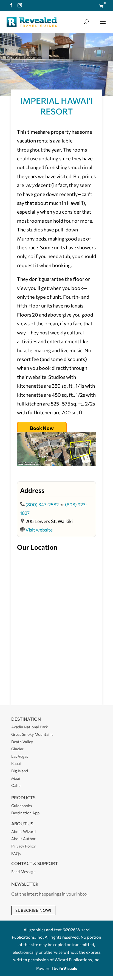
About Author (23, 838)
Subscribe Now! (33, 910)
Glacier (17, 748)
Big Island (19, 770)
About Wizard (23, 831)
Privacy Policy (23, 846)
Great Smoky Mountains (32, 734)
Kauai (16, 763)
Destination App (25, 812)
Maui (15, 778)
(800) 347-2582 (42, 504)
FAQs (16, 853)
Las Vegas (19, 756)
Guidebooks (21, 805)
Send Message (23, 871)
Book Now (42, 428)
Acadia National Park (29, 727)
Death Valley (22, 741)
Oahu (16, 785)
